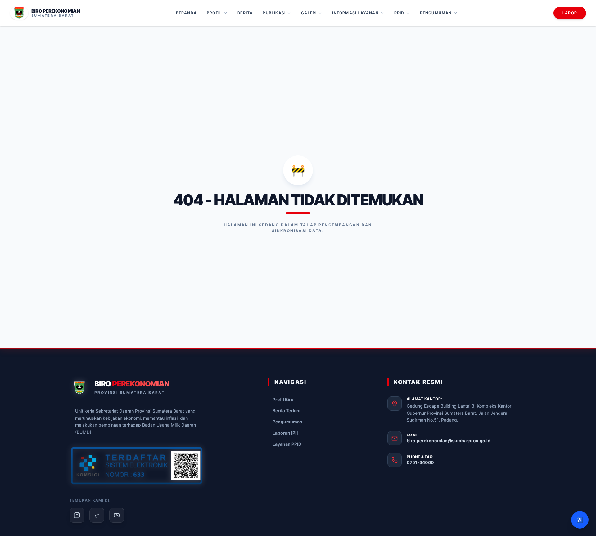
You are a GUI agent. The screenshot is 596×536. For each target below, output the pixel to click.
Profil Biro (283, 399)
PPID (399, 13)
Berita (245, 13)
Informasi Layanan (355, 13)
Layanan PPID (287, 444)
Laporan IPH (285, 433)
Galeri (309, 13)
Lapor (569, 13)
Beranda (186, 13)
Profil (214, 13)
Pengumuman (436, 13)
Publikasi (274, 13)
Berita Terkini (286, 410)
